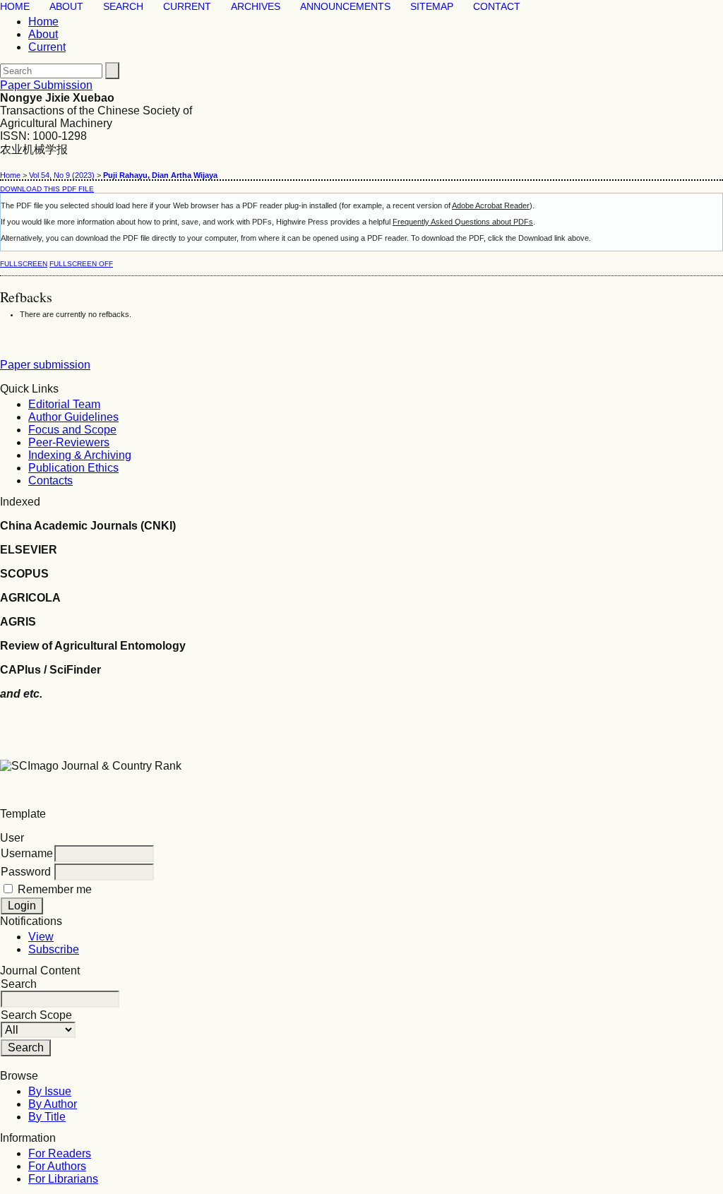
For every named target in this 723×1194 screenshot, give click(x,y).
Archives (255, 6)
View (41, 937)
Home (15, 6)
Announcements (345, 6)
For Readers (59, 1153)
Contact (496, 6)
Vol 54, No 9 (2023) (62, 175)
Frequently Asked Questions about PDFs (463, 221)
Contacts (50, 480)
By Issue (49, 1091)
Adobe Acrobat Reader (491, 205)
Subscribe (53, 949)
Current (187, 6)
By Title (47, 1117)
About (66, 6)
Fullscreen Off (81, 264)
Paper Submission (46, 85)
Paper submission (45, 365)
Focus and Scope (72, 430)
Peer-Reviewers (68, 442)
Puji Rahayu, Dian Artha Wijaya (160, 175)
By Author (52, 1104)
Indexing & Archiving (79, 455)
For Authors (57, 1166)
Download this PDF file (47, 189)
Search (123, 6)
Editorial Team (64, 404)
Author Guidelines (73, 417)
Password (26, 872)
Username (27, 853)
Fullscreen (23, 264)
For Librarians (63, 1179)
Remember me (55, 889)
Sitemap (431, 6)
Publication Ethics (73, 468)
